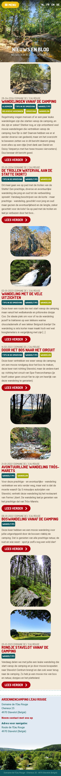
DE (57, 4)
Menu (12, 5)
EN (52, 4)
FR (47, 4)
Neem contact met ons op (17, 717)
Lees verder (14, 160)
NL (42, 4)
